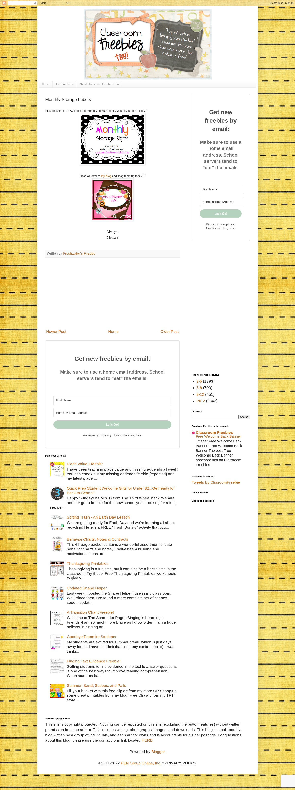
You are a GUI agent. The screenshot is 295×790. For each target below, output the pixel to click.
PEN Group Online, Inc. (141, 763)
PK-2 (200, 401)
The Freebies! (64, 84)
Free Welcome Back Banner (219, 436)
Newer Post (56, 331)
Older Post (169, 331)
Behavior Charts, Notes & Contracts (97, 539)
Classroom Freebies (214, 432)
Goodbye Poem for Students (91, 637)
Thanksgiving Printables (87, 563)
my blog (106, 176)
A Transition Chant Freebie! (90, 612)
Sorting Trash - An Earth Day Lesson (98, 517)
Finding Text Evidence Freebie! (93, 661)
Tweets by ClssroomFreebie (216, 482)
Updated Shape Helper (87, 588)
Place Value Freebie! (85, 464)
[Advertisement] (112, 293)
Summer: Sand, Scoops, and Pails (96, 685)
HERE (147, 740)
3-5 (199, 381)
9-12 (200, 394)
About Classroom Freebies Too (99, 84)
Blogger (158, 752)
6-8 (199, 388)
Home (46, 84)
